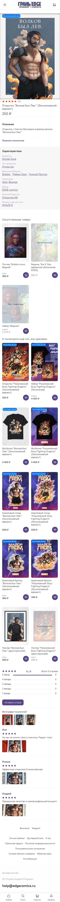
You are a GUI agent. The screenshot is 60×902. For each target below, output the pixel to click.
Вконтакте (24, 828)
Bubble (6, 174)
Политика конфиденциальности (40, 843)
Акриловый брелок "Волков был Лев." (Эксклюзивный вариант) (12, 585)
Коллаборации (30, 858)
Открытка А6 (10, 197)
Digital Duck (9, 159)
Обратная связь (44, 853)
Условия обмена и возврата (22, 853)
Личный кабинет (17, 838)
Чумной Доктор (38, 174)
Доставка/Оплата (35, 838)
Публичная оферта (14, 843)
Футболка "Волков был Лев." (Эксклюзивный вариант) (14, 451)
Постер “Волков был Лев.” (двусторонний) (13, 649)
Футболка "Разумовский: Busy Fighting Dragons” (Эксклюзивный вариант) (44, 453)
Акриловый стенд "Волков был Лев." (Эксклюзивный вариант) (12, 517)
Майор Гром (20, 174)
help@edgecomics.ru (19, 885)
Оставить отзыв (13, 702)
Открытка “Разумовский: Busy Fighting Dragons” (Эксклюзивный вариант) (15, 388)
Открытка (8, 166)
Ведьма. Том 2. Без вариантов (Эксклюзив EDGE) (43, 267)
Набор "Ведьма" (10, 325)
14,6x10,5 (7, 205)
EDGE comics (10, 189)
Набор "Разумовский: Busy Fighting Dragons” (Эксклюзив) (43, 386)
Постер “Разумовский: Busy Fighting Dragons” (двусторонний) (43, 650)
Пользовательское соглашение (30, 848)
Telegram (36, 828)
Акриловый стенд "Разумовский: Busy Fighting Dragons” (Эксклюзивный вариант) (41, 518)
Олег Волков (9, 182)
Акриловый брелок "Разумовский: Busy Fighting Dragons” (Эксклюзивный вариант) (41, 586)
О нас (48, 838)
